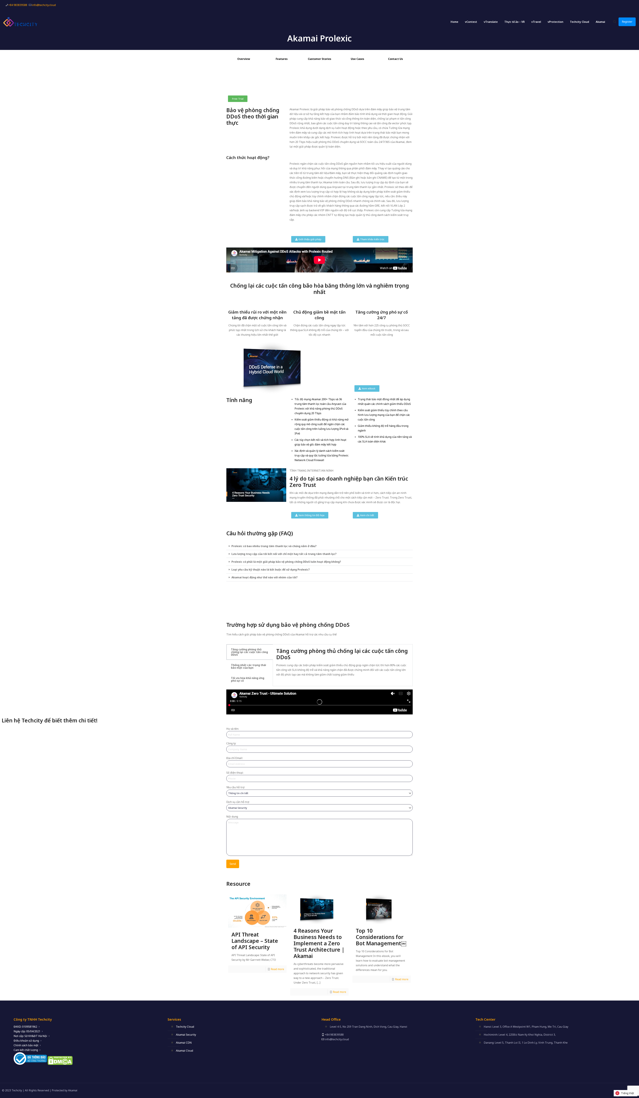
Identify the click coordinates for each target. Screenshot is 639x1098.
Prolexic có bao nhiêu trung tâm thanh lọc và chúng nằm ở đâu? (274, 546)
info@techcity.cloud (44, 5)
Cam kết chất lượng (26, 1050)
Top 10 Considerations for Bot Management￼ (381, 937)
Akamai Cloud (184, 1050)
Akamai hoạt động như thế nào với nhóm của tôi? (264, 577)
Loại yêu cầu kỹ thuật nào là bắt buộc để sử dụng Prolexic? (270, 569)
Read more (277, 969)
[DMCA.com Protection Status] (60, 1064)
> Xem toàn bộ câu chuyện (306, 613)
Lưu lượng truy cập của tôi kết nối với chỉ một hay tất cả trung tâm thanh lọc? (283, 554)
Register (627, 21)
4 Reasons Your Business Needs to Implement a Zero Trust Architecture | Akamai (319, 943)
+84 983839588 (17, 5)
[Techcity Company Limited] (23, 21)
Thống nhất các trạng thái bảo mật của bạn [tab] (248, 666)
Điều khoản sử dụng (26, 1040)
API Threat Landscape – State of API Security (254, 941)
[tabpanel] (343, 665)
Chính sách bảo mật (26, 1045)
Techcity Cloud (185, 1026)
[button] (319, 546)
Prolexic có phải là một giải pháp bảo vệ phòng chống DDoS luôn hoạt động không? (286, 562)
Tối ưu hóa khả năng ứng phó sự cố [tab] (247, 679)
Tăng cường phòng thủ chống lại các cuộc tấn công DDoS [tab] (249, 652)
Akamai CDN (184, 1042)
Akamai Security (186, 1034)
